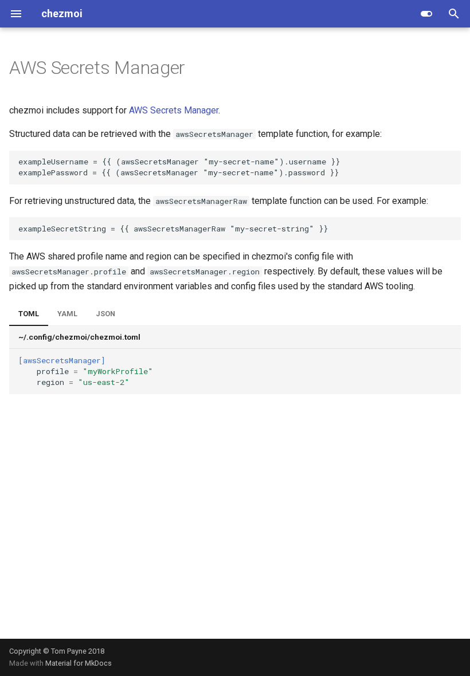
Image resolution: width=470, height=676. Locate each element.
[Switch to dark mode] (426, 13)
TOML (28, 313)
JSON (105, 313)
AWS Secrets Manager (173, 110)
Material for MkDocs (78, 663)
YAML (67, 313)
